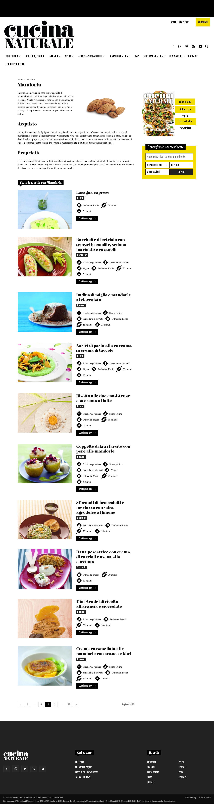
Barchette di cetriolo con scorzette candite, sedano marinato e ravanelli (101, 244)
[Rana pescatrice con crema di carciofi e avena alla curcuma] (45, 569)
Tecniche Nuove (82, 777)
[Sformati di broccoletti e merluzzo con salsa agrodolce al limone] (45, 519)
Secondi (150, 767)
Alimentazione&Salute (90, 56)
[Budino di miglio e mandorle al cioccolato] (45, 312)
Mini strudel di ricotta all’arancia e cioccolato (99, 603)
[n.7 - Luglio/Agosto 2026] (158, 114)
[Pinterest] (187, 47)
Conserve (183, 777)
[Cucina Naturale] (39, 49)
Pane (181, 772)
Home (20, 79)
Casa (136, 56)
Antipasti (151, 762)
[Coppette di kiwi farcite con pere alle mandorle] (45, 463)
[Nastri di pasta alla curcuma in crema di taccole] (45, 362)
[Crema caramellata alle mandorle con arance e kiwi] (45, 666)
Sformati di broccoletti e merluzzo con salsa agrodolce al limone (100, 507)
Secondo (81, 518)
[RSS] (193, 47)
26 (69, 704)
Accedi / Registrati (180, 22)
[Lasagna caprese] (45, 209)
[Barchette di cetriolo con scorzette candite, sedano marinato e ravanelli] (45, 256)
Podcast (192, 56)
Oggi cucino (12, 56)
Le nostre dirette (15, 64)
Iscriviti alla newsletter (86, 772)
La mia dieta (54, 56)
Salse (149, 777)
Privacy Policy (190, 797)
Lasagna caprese (93, 192)
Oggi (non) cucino (34, 56)
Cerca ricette (176, 56)
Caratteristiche (155, 165)
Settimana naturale (154, 56)
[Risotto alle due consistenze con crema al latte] (45, 413)
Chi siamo (79, 762)
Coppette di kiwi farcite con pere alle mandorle (103, 448)
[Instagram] (180, 47)
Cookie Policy (205, 797)
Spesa (68, 56)
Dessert (81, 305)
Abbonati (203, 22)
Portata (175, 165)
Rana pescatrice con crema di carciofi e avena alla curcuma (103, 556)
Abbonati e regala (83, 767)
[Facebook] (173, 47)
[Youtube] (200, 47)
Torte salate (153, 772)
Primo (80, 198)
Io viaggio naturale (120, 56)
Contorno (82, 255)
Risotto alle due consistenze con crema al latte (103, 398)
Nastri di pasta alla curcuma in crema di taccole (104, 347)
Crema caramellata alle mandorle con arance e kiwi (103, 651)
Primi (181, 762)
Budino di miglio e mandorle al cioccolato (103, 297)
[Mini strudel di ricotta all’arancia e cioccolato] (45, 618)
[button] (207, 46)
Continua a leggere (87, 218)
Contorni (183, 767)
